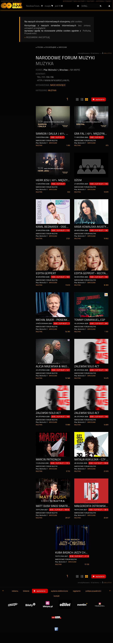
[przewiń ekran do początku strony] (3, 591)
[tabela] (81, 99)
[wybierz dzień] (72, 6)
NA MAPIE (75, 70)
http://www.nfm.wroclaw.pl (53, 80)
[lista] (77, 99)
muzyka (52, 90)
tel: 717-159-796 (45, 77)
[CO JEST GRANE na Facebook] (56, 631)
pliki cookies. (76, 21)
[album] (86, 99)
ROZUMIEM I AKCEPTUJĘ (38, 37)
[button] (34, 6)
